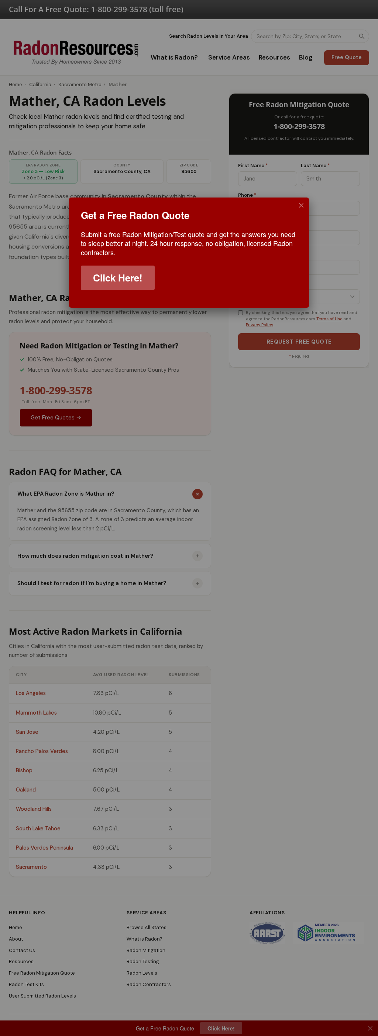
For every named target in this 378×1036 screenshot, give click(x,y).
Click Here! (117, 277)
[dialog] (189, 253)
